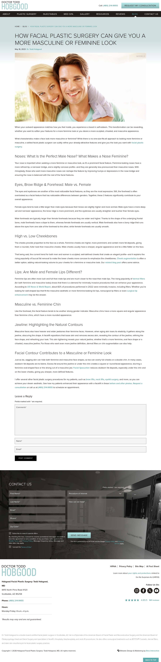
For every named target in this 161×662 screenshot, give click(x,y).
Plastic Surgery (26, 14)
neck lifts (100, 379)
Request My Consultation (140, 5)
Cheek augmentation (127, 258)
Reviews (120, 14)
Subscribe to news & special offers (25, 533)
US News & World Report (39, 286)
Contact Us (151, 14)
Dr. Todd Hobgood (34, 49)
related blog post (113, 262)
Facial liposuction (81, 367)
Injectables (50, 14)
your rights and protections (139, 573)
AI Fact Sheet (152, 566)
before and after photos (120, 383)
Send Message (79, 535)
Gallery (84, 14)
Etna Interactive (152, 651)
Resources (102, 14)
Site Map (139, 566)
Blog (135, 14)
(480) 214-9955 (16, 600)
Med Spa (68, 14)
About (6, 14)
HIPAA (113, 566)
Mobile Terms (14, 541)
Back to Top (150, 660)
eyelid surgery (111, 379)
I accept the (16, 547)
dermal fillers (139, 278)
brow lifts (90, 379)
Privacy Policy (28, 541)
